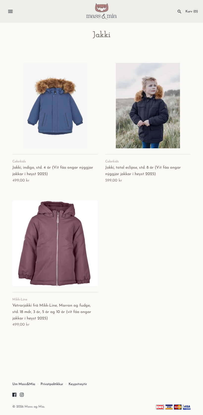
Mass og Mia (34, 406)
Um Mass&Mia (23, 384)
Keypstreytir (78, 384)
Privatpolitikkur (52, 384)
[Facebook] (14, 396)
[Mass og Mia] (101, 11)
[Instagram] (22, 396)
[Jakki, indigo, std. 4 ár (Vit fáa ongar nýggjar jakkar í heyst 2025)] (55, 105)
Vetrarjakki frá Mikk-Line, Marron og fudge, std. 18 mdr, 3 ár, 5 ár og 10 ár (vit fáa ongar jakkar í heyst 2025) (51, 312)
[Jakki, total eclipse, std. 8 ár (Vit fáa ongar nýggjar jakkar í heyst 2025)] (148, 105)
